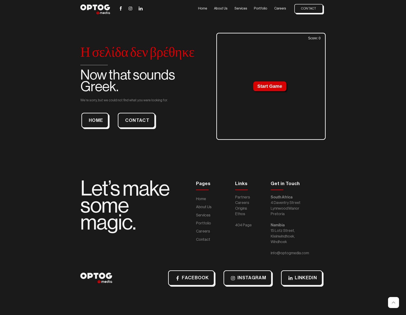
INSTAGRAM (251, 277)
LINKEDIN (306, 277)
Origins (241, 208)
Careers (280, 8)
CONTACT (137, 120)
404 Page (243, 225)
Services (241, 8)
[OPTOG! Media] (95, 12)
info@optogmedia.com (290, 253)
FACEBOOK (195, 277)
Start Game (269, 86)
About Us (221, 8)
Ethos (240, 214)
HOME (96, 120)
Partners (242, 197)
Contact (308, 8)
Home (202, 8)
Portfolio (260, 8)
